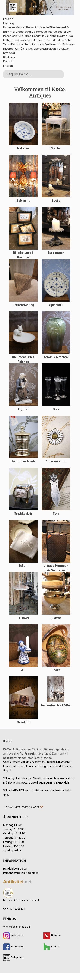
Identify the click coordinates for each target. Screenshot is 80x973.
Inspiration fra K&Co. (55, 49)
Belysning (32, 27)
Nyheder (9, 27)
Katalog (8, 23)
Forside (8, 19)
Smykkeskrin (55, 40)
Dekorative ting (42, 32)
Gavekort (34, 49)
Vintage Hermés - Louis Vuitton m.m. (37, 44)
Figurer (62, 36)
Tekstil (7, 44)
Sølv (67, 40)
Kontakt (8, 61)
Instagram (16, 935)
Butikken (9, 57)
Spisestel (59, 32)
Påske (23, 49)
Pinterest (55, 935)
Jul (16, 49)
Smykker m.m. (36, 40)
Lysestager (23, 32)
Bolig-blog (17, 957)
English (8, 66)
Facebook (16, 946)
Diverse (8, 49)
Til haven (69, 44)
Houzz (54, 946)
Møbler (21, 27)
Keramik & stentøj (44, 36)
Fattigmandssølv (14, 40)
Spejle (44, 27)
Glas (70, 36)
